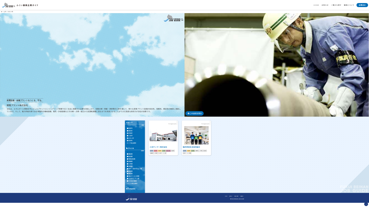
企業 (5, 11)
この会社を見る (196, 113)
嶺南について (349, 5)
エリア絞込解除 (131, 143)
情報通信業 (131, 159)
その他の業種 (132, 181)
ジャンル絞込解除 (132, 183)
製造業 (130, 156)
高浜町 (130, 140)
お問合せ (362, 5)
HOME (316, 5)
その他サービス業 (133, 178)
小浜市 (130, 135)
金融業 (130, 166)
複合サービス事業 (133, 176)
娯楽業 (130, 171)
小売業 (130, 164)
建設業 (130, 154)
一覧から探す (336, 5)
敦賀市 (130, 128)
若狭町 (130, 133)
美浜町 (130, 131)
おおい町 (131, 138)
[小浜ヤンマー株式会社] (163, 147)
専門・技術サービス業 (135, 169)
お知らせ (325, 5)
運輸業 (130, 161)
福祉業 (130, 173)
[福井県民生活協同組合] (196, 147)
